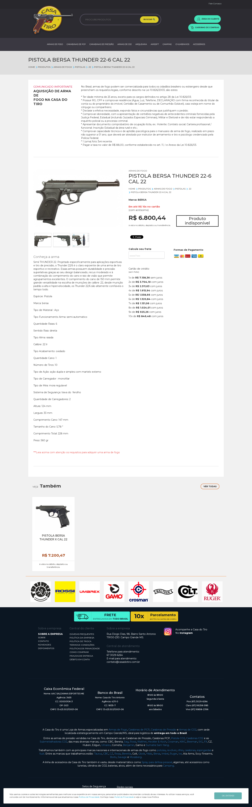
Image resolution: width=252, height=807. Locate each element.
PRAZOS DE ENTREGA (81, 656)
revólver (172, 750)
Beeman (192, 741)
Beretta (126, 753)
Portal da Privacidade (124, 797)
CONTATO (43, 641)
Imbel (165, 753)
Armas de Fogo (118, 729)
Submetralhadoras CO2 (53, 741)
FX (205, 741)
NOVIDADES (44, 644)
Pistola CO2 (178, 738)
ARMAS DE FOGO (55, 44)
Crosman (173, 741)
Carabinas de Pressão (163, 729)
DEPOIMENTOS (46, 648)
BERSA (142, 199)
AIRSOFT (155, 44)
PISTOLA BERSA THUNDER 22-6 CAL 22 (114, 67)
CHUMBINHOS (182, 44)
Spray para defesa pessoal (157, 762)
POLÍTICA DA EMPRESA (82, 637)
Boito (113, 757)
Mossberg (136, 757)
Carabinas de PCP (139, 729)
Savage (122, 757)
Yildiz (149, 753)
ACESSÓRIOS (199, 44)
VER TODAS (210, 486)
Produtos (44, 67)
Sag (126, 741)
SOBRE (42, 637)
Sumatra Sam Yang (157, 745)
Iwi (180, 753)
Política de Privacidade (89, 797)
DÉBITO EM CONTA (80, 659)
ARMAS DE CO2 (124, 44)
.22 (89, 67)
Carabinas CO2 (194, 738)
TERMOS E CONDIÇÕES (82, 645)
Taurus (98, 753)
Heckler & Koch (157, 741)
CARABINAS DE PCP (76, 44)
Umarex (106, 745)
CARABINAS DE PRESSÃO (101, 44)
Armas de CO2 (187, 729)
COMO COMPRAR (79, 652)
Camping (168, 765)
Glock (141, 753)
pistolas (161, 750)
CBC (106, 753)
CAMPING (167, 44)
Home (31, 67)
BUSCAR (148, 19)
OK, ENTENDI (228, 795)
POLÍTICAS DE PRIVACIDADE (85, 648)
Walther (142, 741)
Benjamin (128, 745)
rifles (180, 750)
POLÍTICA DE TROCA (80, 641)
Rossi (133, 741)
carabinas (190, 750)
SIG (201, 741)
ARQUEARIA (141, 44)
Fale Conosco (215, 3)
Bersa (156, 753)
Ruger (173, 753)
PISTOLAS (80, 67)
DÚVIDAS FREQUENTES (82, 634)
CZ (111, 753)
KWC (183, 741)
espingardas (204, 750)
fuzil (41, 753)
